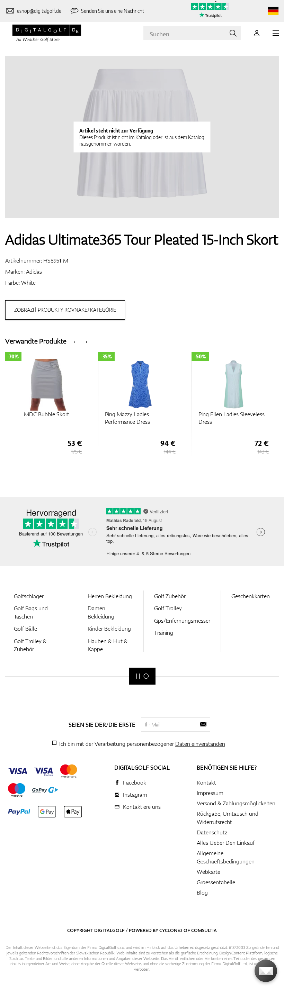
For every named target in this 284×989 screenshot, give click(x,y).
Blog (202, 892)
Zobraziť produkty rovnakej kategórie (65, 309)
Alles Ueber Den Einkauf (226, 842)
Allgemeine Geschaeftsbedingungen (226, 857)
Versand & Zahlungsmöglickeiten (236, 803)
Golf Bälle (25, 628)
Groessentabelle (216, 882)
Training (163, 633)
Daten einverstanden (200, 744)
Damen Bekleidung (101, 612)
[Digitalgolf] (142, 676)
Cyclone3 (171, 930)
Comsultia (204, 930)
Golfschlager (29, 596)
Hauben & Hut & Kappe (108, 645)
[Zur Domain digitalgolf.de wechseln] (273, 11)
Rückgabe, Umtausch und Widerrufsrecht (227, 818)
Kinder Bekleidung (109, 628)
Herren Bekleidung (110, 596)
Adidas (34, 271)
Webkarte (208, 872)
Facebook (134, 782)
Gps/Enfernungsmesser (182, 620)
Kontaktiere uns (142, 807)
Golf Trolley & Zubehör (30, 645)
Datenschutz (212, 832)
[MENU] (276, 33)
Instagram (135, 794)
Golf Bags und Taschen (31, 612)
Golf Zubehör (170, 596)
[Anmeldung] (256, 33)
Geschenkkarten (250, 596)
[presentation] (74, 340)
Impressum (210, 793)
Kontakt (206, 782)
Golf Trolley (168, 608)
